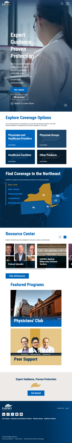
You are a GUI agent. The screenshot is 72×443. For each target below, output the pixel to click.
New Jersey (13, 189)
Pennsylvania (14, 203)
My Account (19, 97)
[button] (22, 103)
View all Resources (17, 276)
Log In (67, 408)
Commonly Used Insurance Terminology (34, 438)
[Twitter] (12, 414)
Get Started (36, 393)
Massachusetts (15, 194)
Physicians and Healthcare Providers (21, 418)
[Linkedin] (3, 414)
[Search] (62, 3)
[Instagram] (16, 414)
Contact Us (60, 408)
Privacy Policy (18, 438)
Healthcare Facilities (50, 418)
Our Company (6, 418)
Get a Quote (19, 90)
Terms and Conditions (7, 438)
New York (12, 185)
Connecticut (14, 198)
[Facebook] (8, 414)
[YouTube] (21, 414)
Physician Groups (38, 418)
